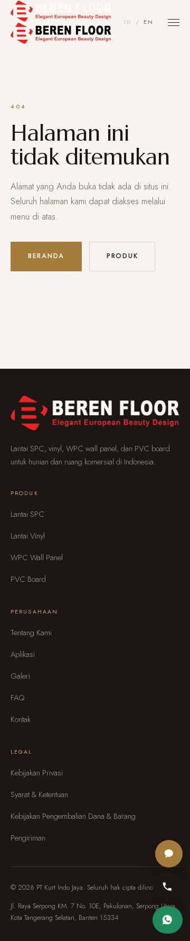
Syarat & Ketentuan (39, 794)
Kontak (21, 719)
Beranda (46, 256)
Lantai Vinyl (28, 536)
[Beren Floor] (61, 22)
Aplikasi (23, 654)
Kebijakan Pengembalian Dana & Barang (73, 816)
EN (148, 21)
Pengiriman (28, 838)
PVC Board (28, 579)
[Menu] (174, 22)
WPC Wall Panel (37, 557)
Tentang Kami (31, 632)
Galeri (20, 676)
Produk (122, 256)
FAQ (18, 698)
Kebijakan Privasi (37, 773)
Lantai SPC (27, 514)
